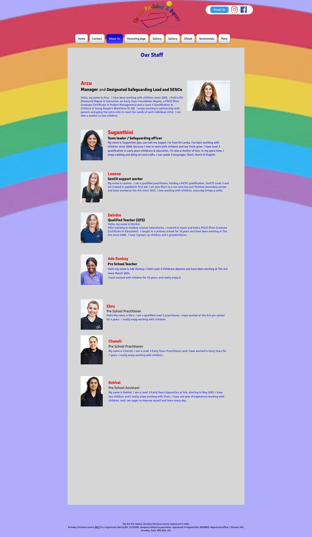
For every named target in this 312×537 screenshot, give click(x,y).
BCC (98, 527)
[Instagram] (234, 10)
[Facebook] (243, 10)
